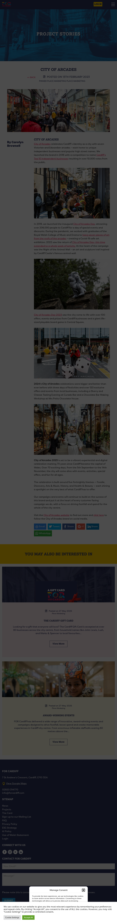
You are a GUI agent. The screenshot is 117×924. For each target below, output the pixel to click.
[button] (83, 890)
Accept (39, 914)
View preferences (74, 914)
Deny (55, 914)
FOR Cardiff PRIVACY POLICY (46, 920)
